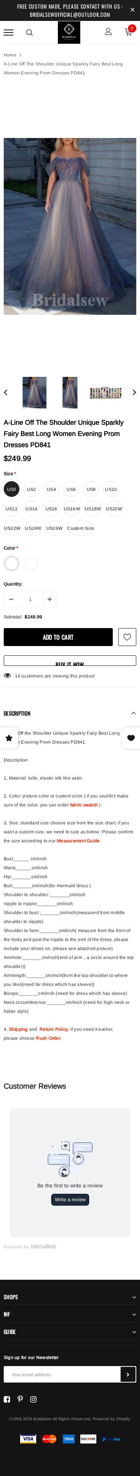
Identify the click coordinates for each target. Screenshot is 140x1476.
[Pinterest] (20, 1399)
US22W (12, 528)
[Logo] (69, 31)
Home (10, 55)
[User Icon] (108, 32)
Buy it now (70, 663)
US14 (31, 508)
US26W (54, 528)
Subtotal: (13, 616)
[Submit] (128, 1374)
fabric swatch (84, 805)
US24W (33, 528)
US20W (114, 508)
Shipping (18, 1029)
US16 (51, 508)
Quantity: (13, 584)
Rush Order (48, 1038)
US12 (12, 508)
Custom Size (80, 528)
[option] (70, 226)
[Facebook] (7, 1399)
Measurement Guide (78, 840)
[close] (132, 10)
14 (17, 676)
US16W (72, 508)
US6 (71, 489)
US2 (31, 489)
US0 (11, 489)
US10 (111, 489)
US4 (51, 489)
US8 (91, 489)
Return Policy (54, 1029)
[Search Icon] (29, 32)
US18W (93, 508)
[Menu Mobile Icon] (8, 32)
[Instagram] (33, 1399)
